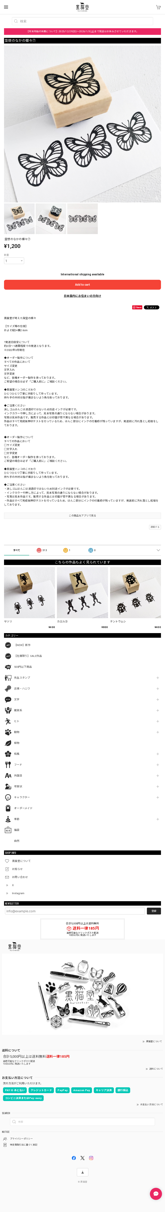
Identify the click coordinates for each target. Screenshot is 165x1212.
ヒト (17, 721)
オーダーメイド (23, 808)
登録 (154, 911)
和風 (17, 753)
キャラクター (22, 797)
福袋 (17, 830)
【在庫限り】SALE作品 (28, 655)
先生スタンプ (22, 677)
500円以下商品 (23, 666)
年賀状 (18, 786)
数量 (6, 255)
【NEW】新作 (22, 645)
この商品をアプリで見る (82, 515)
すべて (16, 550)
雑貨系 (18, 710)
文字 (17, 699)
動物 (17, 732)
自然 (17, 840)
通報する (155, 527)
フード (18, 764)
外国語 (18, 775)
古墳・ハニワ (22, 688)
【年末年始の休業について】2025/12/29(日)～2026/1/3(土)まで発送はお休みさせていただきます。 (82, 31)
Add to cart (82, 284)
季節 (17, 819)
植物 (17, 742)
